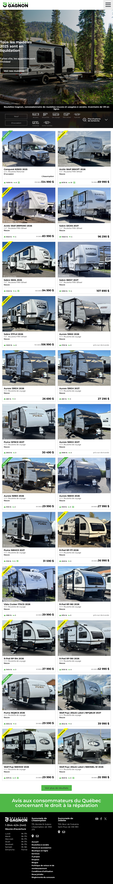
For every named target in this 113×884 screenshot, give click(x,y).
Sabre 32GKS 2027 (69, 225)
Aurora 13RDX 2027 (69, 388)
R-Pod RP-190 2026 (69, 658)
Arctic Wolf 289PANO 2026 (18, 225)
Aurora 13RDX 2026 (14, 388)
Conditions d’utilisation (42, 871)
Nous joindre (37, 874)
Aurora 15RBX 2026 (14, 496)
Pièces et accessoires (41, 848)
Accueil (35, 842)
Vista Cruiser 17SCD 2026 (17, 604)
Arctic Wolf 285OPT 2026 (72, 169)
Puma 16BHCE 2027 (14, 550)
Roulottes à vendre (40, 845)
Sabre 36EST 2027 (68, 280)
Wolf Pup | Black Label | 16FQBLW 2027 (80, 712)
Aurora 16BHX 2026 (69, 496)
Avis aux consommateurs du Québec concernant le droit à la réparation (56, 803)
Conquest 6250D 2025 (15, 169)
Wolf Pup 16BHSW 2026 (16, 767)
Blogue (35, 862)
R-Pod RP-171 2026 (69, 550)
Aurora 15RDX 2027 (69, 442)
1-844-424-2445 (15, 825)
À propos (36, 856)
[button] (108, 5)
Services (35, 854)
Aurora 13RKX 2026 (69, 334)
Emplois (35, 859)
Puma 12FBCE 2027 (14, 442)
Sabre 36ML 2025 (13, 280)
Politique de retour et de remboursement (43, 867)
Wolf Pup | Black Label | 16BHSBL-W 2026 (81, 767)
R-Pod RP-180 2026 (69, 604)
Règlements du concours (43, 877)
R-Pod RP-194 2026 (14, 658)
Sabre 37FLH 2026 (13, 334)
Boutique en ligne (40, 851)
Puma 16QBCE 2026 (14, 712)
